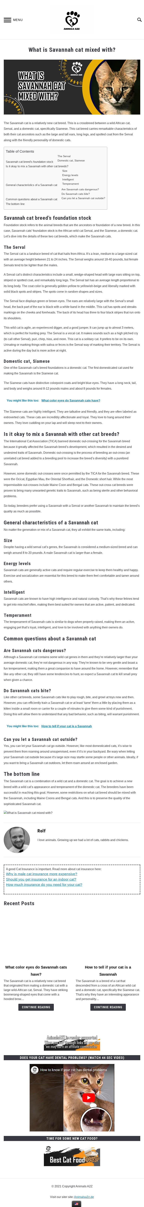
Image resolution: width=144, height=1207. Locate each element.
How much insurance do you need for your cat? (44, 885)
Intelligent (68, 179)
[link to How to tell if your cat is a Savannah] (108, 935)
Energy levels (70, 175)
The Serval (64, 156)
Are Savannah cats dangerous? (80, 189)
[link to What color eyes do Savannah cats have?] (36, 935)
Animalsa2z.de (84, 1197)
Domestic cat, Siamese (71, 160)
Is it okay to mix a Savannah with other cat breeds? (37, 166)
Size (64, 170)
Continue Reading (36, 1007)
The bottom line (15, 203)
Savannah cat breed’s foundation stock (29, 161)
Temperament (71, 183)
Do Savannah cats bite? (76, 193)
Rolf (42, 831)
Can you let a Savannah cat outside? (83, 198)
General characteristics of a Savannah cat (32, 185)
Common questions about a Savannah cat (31, 199)
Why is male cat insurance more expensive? (41, 874)
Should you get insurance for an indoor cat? (41, 879)
